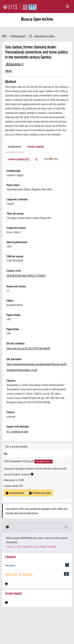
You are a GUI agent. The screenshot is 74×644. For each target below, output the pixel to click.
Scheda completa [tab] (35, 146)
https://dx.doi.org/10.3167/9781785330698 (28, 348)
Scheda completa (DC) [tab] (18, 159)
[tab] (36, 160)
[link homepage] (11, 6)
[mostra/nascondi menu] (67, 6)
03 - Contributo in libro (42, 36)
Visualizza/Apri (16, 493)
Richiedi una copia (41, 493)
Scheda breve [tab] (14, 146)
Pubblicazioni (17, 36)
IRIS (4, 36)
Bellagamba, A (14, 64)
